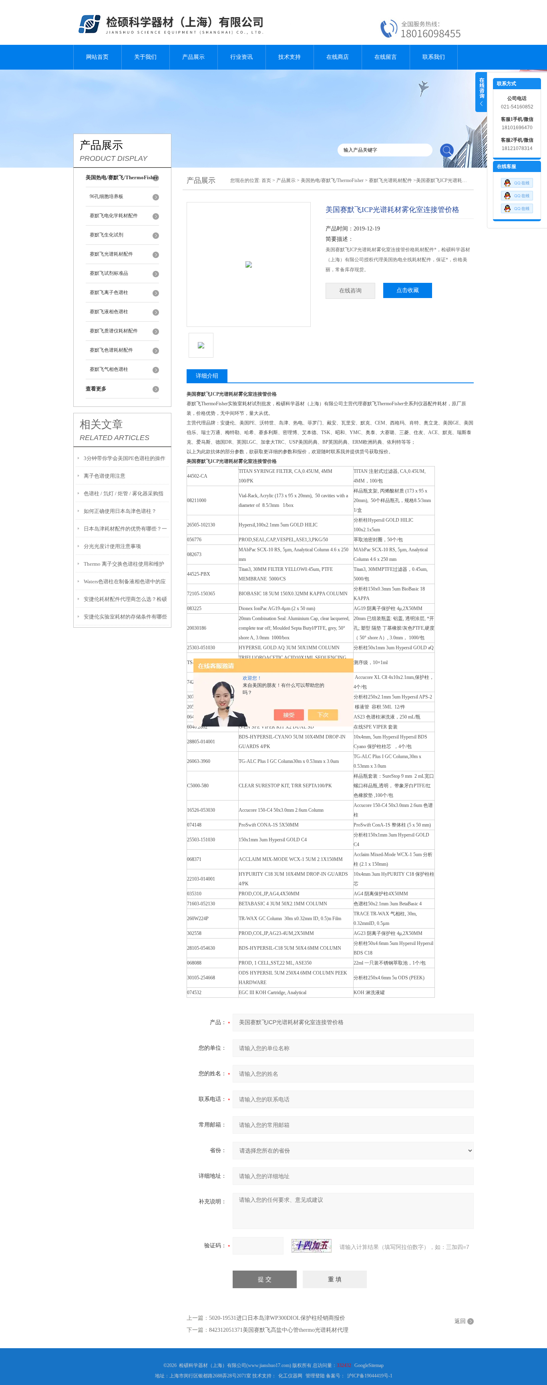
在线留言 (385, 57)
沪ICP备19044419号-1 (369, 1376)
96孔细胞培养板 (106, 196)
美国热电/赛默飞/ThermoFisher (332, 180)
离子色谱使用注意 (104, 476)
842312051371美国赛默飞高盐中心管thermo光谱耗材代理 (278, 1330)
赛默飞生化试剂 (106, 235)
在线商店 (337, 57)
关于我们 (145, 57)
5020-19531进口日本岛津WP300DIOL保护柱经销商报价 (277, 1318)
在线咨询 (350, 291)
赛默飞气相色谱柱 (109, 369)
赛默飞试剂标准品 (109, 273)
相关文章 (101, 424)
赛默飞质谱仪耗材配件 (114, 331)
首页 (266, 180)
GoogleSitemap (369, 1365)
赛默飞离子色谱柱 (109, 292)
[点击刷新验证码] (312, 1246)
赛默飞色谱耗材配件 (111, 350)
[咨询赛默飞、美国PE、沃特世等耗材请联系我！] (517, 181)
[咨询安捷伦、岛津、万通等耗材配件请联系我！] (517, 193)
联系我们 (433, 57)
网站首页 (97, 57)
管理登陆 (315, 1376)
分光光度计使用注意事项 (112, 546)
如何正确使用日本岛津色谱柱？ (120, 511)
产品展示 (193, 57)
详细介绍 (207, 376)
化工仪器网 (290, 1376)
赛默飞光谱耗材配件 (111, 254)
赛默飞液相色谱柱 (109, 311)
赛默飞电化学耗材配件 (114, 215)
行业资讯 (241, 57)
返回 (460, 1321)
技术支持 (289, 57)
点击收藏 (407, 290)
